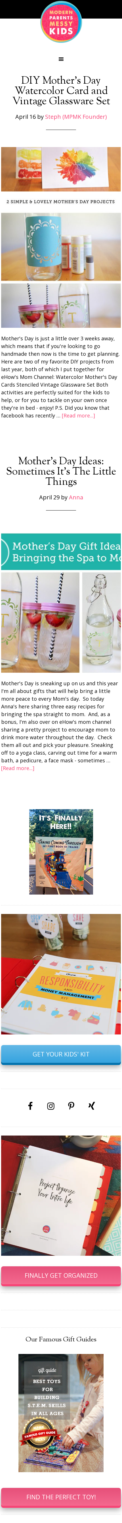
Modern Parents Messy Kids (61, 21)
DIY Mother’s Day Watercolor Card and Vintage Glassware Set (61, 91)
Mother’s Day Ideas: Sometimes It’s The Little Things (61, 472)
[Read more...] (78, 415)
